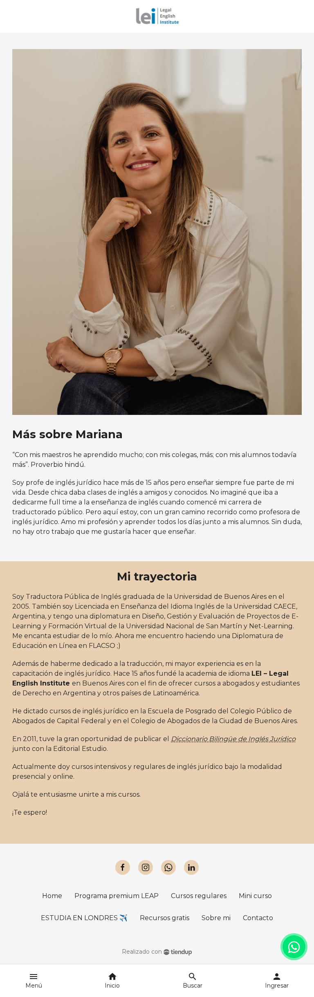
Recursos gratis (164, 918)
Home (52, 896)
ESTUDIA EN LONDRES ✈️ (84, 918)
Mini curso (255, 896)
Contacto (258, 918)
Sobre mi (216, 918)
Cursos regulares (199, 896)
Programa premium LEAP (116, 896)
